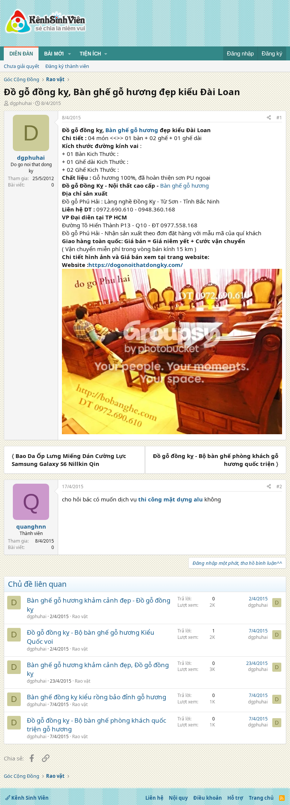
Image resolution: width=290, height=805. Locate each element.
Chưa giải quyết (21, 66)
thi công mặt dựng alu (170, 499)
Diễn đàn (21, 54)
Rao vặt (80, 616)
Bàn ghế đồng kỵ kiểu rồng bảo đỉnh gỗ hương (96, 696)
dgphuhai (21, 103)
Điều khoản (207, 797)
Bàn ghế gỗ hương (131, 130)
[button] (69, 54)
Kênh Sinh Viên (29, 797)
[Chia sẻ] (269, 118)
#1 (279, 117)
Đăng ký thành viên (67, 66)
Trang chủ (261, 797)
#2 (279, 486)
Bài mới (54, 54)
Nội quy (178, 797)
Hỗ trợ (235, 797)
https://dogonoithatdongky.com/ (135, 264)
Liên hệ (154, 797)
